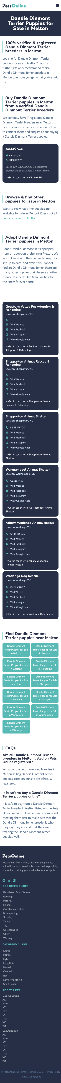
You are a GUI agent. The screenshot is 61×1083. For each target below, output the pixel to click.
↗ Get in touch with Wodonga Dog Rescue (30, 614)
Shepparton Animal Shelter (26, 416)
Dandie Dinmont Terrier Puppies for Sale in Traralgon (45, 696)
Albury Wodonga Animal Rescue (30, 523)
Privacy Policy (53, 1071)
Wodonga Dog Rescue (22, 576)
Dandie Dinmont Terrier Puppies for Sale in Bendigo (45, 649)
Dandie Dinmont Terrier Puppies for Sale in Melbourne (45, 665)
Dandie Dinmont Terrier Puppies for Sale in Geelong (16, 665)
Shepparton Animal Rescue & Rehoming (28, 363)
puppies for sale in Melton (19, 218)
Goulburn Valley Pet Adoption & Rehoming (30, 308)
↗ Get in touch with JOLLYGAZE (24, 177)
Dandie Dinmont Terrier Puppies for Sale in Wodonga (16, 726)
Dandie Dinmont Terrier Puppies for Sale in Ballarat (16, 649)
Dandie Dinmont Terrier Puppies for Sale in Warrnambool (45, 711)
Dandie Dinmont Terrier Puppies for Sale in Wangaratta (16, 711)
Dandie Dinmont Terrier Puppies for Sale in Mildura (16, 680)
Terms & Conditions (30, 1076)
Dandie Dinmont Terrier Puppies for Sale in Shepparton (45, 680)
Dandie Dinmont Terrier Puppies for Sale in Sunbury (16, 696)
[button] (57, 5)
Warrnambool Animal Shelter (28, 469)
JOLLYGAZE (14, 149)
